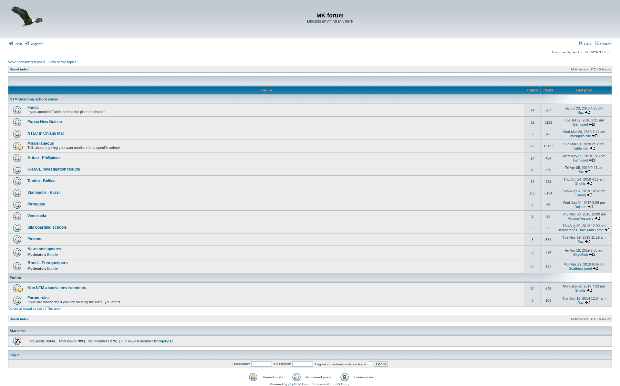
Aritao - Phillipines (44, 157)
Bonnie (52, 254)
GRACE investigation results (53, 169)
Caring (580, 195)
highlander (581, 148)
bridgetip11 (163, 341)
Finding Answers (581, 218)
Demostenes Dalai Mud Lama (580, 230)
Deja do (580, 207)
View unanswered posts (27, 62)
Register (36, 44)
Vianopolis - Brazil (43, 192)
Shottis (580, 183)
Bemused (580, 124)
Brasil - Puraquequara (47, 263)
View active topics (62, 62)
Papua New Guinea (44, 122)
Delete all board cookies (26, 308)
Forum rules (38, 298)
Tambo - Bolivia (41, 181)
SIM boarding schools (47, 227)
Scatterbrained (580, 268)
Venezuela (36, 216)
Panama (35, 239)
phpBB (293, 384)
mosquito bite (580, 136)
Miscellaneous (40, 143)
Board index (19, 69)
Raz (580, 112)
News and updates (44, 249)
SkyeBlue (580, 254)
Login (17, 44)
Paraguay (36, 204)
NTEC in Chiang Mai (45, 133)
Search (605, 44)
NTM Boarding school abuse (34, 99)
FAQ (587, 44)
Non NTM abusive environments (56, 288)
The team (54, 308)
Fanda (33, 107)
